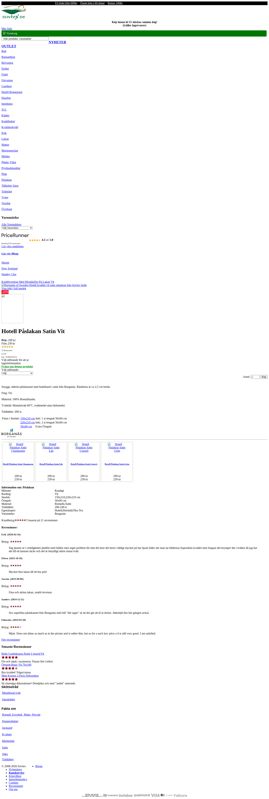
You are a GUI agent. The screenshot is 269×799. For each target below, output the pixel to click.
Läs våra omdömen (12, 246)
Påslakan (6, 179)
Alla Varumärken (11, 224)
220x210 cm (27, 422)
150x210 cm (27, 418)
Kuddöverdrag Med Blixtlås (17, 281)
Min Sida (6, 28)
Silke (5, 754)
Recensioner (16, 785)
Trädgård (6, 191)
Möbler (5, 156)
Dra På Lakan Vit (44, 281)
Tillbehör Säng (9, 185)
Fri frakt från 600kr (66, 3)
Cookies (13, 782)
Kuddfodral (8, 121)
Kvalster (7, 734)
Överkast (6, 209)
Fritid (4, 74)
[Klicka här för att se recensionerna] (7, 346)
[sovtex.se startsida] (13, 18)
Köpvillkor (15, 776)
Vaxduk (5, 203)
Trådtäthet (8, 759)
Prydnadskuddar (10, 168)
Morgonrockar (9, 150)
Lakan (5, 138)
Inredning (7, 103)
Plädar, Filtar (8, 162)
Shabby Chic (8, 274)
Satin (5, 747)
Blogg (38, 766)
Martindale (8, 741)
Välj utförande (9, 369)
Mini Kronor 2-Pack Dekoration (20, 675)
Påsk (4, 174)
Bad (3, 51)
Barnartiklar (8, 57)
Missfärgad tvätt (11, 692)
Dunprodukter (10, 721)
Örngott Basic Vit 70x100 (16, 664)
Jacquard (7, 727)
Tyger (4, 197)
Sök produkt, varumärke (17, 38)
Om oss (13, 789)
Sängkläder (8, 699)
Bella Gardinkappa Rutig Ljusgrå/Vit (22, 653)
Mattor (5, 144)
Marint (5, 262)
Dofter (5, 68)
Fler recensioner (10, 639)
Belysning (7, 62)
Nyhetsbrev (15, 769)
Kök (4, 133)
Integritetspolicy (18, 779)
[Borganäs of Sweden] (11, 436)
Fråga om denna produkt (17, 366)
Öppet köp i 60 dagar (92, 3)
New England (9, 268)
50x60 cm (26, 426)
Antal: (247, 376)
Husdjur (6, 97)
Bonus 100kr (115, 3)
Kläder (5, 115)
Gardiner (6, 86)
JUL (4, 109)
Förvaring (7, 80)
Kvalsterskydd (9, 127)
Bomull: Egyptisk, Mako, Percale (21, 714)
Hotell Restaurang (11, 92)
